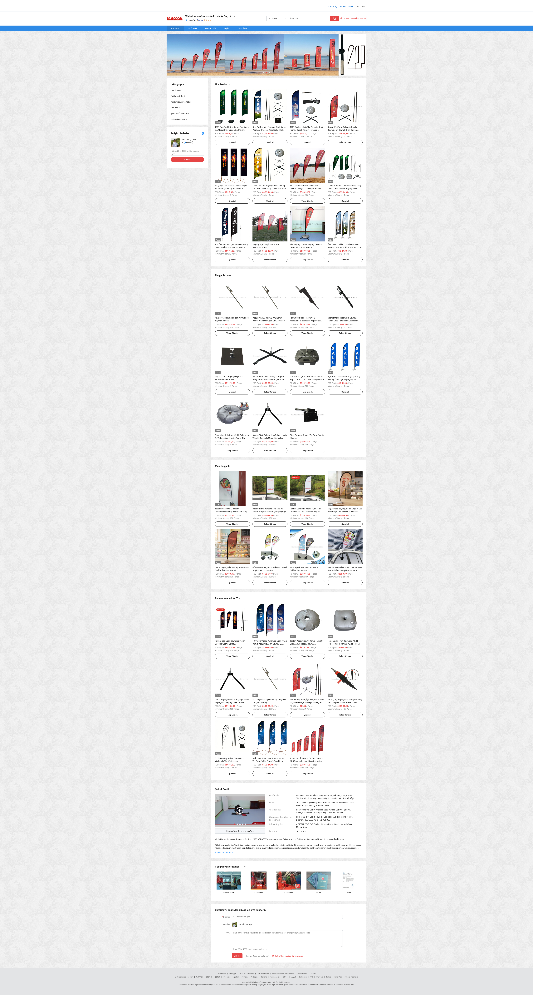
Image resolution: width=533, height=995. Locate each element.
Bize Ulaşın (242, 28)
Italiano (264, 977)
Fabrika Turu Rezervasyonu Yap (240, 831)
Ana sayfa (175, 28)
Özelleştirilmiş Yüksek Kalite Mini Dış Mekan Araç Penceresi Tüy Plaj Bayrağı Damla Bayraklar (269, 511)
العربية (293, 977)
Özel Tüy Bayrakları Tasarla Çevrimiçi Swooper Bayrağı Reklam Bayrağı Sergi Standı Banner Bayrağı (344, 247)
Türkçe (328, 977)
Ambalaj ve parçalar (179, 119)
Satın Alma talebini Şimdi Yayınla (287, 956)
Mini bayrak (176, 107)
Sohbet (189, 142)
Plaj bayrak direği (178, 96)
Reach (348, 892)
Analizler (313, 974)
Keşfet (227, 28)
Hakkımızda (210, 28)
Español (235, 977)
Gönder (237, 955)
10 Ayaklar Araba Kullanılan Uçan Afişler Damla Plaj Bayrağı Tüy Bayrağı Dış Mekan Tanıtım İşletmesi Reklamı (269, 644)
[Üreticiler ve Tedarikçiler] (184, 5)
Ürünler (194, 28)
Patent (318, 892)
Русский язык (275, 977)
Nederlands (303, 977)
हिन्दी (311, 977)
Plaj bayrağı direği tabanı (181, 102)
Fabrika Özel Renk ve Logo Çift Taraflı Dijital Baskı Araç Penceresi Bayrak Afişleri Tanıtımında (306, 511)
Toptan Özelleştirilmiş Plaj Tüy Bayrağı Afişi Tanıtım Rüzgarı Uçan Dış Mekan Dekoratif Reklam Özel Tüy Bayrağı (306, 761)
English (190, 977)
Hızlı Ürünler (302, 974)
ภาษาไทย (319, 977)
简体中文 (199, 977)
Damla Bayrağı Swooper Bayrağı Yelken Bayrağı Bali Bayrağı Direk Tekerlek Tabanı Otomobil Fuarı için (232, 702)
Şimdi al (232, 142)
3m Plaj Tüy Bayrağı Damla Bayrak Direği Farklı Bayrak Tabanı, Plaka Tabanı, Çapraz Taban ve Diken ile (345, 702)
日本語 (217, 977)
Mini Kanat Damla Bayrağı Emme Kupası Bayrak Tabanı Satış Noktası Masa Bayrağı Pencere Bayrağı (345, 570)
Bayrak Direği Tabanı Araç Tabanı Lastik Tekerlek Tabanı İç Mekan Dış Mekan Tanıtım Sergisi (269, 438)
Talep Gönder (345, 142)
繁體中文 (209, 977)
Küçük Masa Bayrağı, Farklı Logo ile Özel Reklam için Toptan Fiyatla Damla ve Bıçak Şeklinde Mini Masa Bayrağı (345, 511)
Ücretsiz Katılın (346, 6)
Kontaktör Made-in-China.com (283, 974)
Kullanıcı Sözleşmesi (246, 974)
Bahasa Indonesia (351, 977)
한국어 (285, 977)
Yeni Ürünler (176, 90)
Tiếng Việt (338, 977)
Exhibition (258, 892)
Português (254, 977)
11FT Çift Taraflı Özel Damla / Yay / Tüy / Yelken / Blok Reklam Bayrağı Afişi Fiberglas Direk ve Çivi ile (345, 188)
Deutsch (245, 977)
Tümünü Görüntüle (223, 852)
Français (226, 977)
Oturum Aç (332, 6)
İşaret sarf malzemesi (180, 113)
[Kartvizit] (203, 133)
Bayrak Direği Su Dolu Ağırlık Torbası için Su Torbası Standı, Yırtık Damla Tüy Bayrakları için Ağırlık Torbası (232, 438)
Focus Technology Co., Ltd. (265, 982)
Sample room (228, 892)
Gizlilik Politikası (263, 974)
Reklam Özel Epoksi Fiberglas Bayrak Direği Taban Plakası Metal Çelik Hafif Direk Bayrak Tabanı (268, 379)
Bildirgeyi (232, 974)
